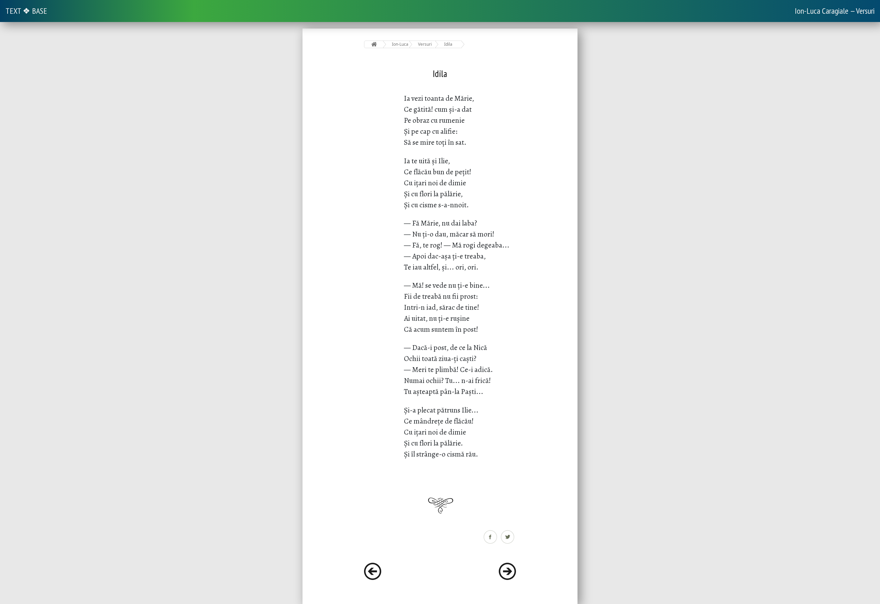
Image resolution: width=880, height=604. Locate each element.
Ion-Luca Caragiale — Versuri (834, 11)
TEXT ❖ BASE (26, 11)
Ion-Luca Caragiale (400, 44)
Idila (448, 44)
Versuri (425, 44)
